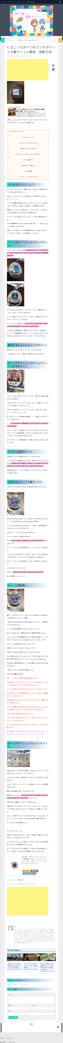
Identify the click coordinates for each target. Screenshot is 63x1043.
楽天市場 (34, 871)
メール (34, 1005)
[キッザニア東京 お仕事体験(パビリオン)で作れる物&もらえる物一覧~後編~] (48, 957)
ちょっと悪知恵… (29, 171)
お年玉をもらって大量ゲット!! (29, 165)
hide (22, 131)
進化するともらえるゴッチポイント (28, 148)
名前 (9, 1005)
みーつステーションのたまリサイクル (29, 176)
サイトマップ (21, 2)
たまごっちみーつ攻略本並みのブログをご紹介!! (22, 884)
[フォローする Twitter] (58, 1027)
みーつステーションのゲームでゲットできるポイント (29, 154)
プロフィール (11, 2)
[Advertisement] (27, 69)
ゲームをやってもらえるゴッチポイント (28, 143)
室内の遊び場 (32, 40)
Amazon (26, 871)
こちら (32, 416)
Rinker (28, 865)
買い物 (26, 40)
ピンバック (24, 984)
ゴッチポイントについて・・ (29, 137)
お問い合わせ (30, 2)
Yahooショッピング (29, 873)
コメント (12, 984)
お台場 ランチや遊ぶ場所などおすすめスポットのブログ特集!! (14, 965)
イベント (15, 40)
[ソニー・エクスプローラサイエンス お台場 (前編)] (31, 957)
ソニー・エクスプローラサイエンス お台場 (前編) (30, 965)
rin (9, 56)
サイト (10, 1011)
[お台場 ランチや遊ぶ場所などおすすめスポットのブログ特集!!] (15, 957)
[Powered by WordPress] (9, 1029)
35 (55, 40)
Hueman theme (21, 1029)
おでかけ (9, 40)
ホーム (4, 2)
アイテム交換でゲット (28, 160)
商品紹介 (21, 40)
